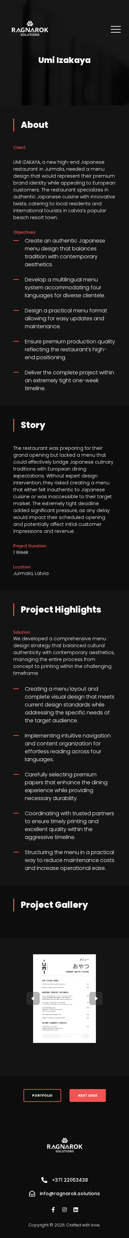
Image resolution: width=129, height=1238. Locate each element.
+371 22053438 (70, 1180)
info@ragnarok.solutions (70, 1193)
